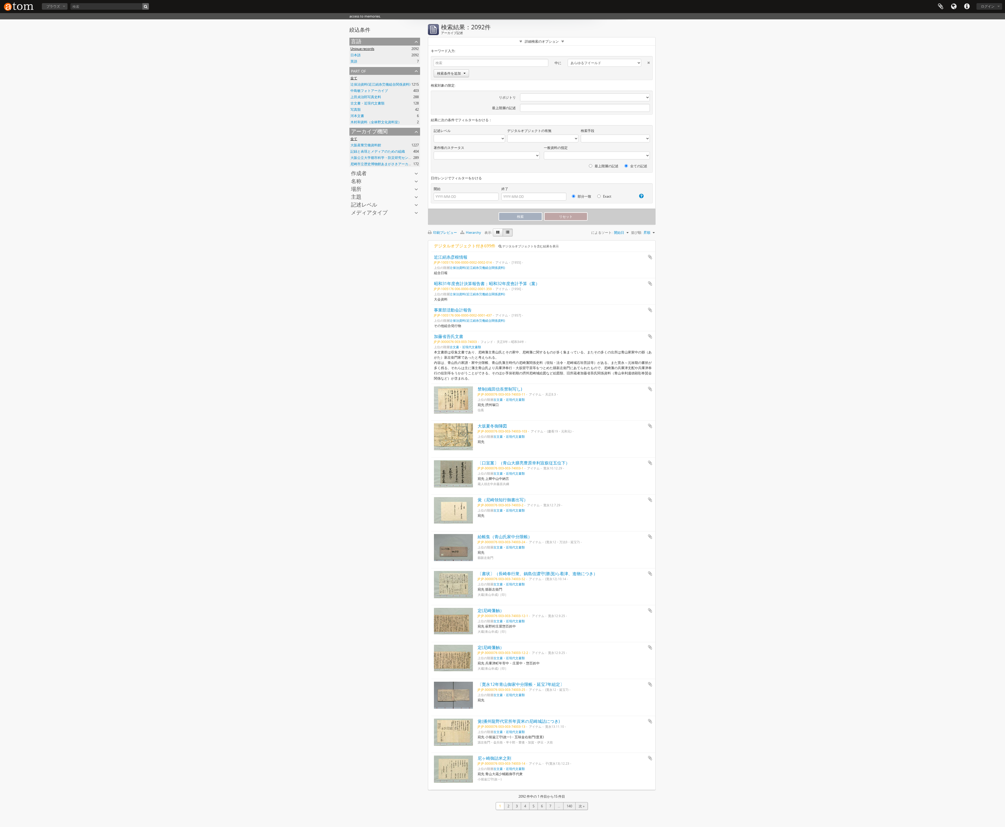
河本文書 (357, 115)
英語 (353, 61)
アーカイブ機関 (369, 131)
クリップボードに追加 (650, 257)
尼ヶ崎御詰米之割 (494, 758)
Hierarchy (473, 232)
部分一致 (584, 196)
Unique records (362, 48)
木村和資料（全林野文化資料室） (375, 122)
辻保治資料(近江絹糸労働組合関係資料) (380, 84)
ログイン (988, 6)
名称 (356, 181)
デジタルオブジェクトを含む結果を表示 (530, 246)
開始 (437, 188)
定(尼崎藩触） (491, 610)
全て (353, 78)
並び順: (636, 232)
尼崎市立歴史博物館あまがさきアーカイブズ (384, 164)
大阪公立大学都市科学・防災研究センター (382, 157)
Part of (358, 70)
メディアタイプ (369, 212)
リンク (966, 6)
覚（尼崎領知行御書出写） (503, 500)
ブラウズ (53, 6)
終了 (504, 188)
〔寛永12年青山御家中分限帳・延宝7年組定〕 (521, 684)
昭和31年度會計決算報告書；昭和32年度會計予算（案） (487, 283)
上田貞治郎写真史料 (365, 97)
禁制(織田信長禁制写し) (500, 389)
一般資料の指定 (556, 147)
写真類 (355, 109)
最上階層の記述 (504, 108)
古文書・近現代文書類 (367, 103)
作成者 (359, 173)
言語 (953, 6)
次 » (581, 806)
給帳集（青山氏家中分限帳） (505, 537)
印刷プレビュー (444, 232)
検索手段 (587, 130)
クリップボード (940, 6)
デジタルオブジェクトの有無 (529, 130)
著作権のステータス (449, 147)
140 (569, 806)
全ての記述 (638, 166)
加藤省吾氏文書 (448, 336)
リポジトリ (507, 97)
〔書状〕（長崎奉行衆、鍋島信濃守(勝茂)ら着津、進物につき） (538, 573)
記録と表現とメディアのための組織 (377, 151)
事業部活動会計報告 (453, 310)
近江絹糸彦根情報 (450, 257)
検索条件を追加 (449, 73)
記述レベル (364, 204)
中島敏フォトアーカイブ (369, 90)
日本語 (355, 55)
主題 (356, 196)
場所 (356, 188)
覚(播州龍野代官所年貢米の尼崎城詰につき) (519, 721)
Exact (606, 196)
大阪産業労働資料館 (365, 145)
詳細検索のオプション (542, 41)
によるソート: (601, 232)
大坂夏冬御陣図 (492, 426)
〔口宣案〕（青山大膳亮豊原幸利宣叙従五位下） (524, 463)
